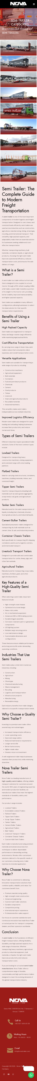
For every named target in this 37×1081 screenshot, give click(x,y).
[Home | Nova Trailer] (18, 4)
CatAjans (5, 1069)
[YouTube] (9, 1074)
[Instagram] (4, 1074)
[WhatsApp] (13, 1074)
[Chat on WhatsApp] (31, 1075)
